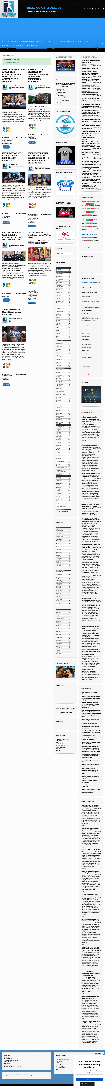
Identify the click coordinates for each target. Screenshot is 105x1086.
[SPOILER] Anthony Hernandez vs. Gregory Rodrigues (90, 792)
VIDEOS (10, 158)
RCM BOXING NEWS (32, 232)
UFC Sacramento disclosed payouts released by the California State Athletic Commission (91, 771)
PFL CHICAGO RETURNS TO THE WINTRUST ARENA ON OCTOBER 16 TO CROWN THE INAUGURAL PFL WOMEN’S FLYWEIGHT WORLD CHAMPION (91, 129)
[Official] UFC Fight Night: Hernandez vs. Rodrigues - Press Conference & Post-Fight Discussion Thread (91, 787)
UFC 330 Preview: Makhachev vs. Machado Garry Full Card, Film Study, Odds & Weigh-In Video (91, 167)
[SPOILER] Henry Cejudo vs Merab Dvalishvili (90, 780)
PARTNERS (7, 1079)
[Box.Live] (88, 263)
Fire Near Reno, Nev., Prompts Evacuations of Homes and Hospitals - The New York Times (91, 535)
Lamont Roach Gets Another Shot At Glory (91, 866)
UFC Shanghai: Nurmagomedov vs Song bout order (90, 742)
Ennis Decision (60, 106)
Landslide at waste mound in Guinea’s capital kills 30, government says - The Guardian (91, 616)
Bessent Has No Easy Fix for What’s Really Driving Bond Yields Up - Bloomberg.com (91, 561)
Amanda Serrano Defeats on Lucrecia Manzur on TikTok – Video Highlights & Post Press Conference (90, 109)
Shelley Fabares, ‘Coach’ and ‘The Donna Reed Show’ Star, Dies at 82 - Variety (91, 642)
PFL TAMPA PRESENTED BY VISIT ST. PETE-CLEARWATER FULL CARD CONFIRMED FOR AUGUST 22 (90, 201)
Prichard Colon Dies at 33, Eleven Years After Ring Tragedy (90, 183)
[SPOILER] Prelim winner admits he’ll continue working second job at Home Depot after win (91, 806)
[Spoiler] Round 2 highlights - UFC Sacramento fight (90, 735)
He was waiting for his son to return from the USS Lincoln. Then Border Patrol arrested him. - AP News (91, 520)
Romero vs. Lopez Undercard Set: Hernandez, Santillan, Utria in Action (91, 935)
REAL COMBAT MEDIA (44, 7)
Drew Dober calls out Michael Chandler (89, 708)
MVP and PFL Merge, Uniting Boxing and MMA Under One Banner (91, 1037)
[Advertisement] (52, 28)
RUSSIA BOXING (9, 156)
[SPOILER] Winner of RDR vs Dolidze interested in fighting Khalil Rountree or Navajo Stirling (91, 714)
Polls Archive (59, 118)
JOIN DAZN (58, 766)
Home (3, 70)
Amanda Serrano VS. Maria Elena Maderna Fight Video (11, 327)
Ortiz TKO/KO (60, 109)
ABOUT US (7, 1071)
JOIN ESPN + (59, 764)
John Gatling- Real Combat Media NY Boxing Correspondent (42, 258)
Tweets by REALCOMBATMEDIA (64, 728)
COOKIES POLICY (8, 1074)
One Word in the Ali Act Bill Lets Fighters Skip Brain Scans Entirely (90, 821)
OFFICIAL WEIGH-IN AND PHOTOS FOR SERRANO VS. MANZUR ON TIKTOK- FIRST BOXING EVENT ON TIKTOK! (91, 146)
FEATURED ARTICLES (32, 231)
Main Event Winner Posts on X (89, 739)
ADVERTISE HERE (60, 762)
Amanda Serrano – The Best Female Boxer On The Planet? (39, 250)
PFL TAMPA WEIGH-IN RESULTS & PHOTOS (90, 115)
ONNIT (57, 758)
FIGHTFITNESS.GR (60, 761)
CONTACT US (7, 1077)
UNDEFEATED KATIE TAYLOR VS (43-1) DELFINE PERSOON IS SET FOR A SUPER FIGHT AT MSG (39, 173)
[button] (8, 56)
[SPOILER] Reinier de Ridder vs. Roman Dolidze (90, 797)
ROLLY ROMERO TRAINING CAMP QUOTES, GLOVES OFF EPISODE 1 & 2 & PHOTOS (91, 194)
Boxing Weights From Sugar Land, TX (90, 173)
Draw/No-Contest (61, 108)
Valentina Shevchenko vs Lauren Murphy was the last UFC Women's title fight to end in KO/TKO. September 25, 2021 (90, 720)
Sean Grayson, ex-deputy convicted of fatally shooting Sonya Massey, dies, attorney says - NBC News (91, 490)
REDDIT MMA (87, 704)
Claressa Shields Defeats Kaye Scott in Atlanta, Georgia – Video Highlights (91, 153)
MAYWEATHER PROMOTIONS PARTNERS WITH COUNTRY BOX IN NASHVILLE (90, 188)
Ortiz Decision (60, 111)
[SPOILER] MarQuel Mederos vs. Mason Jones (90, 801)
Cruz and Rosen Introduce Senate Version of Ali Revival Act (90, 1012)
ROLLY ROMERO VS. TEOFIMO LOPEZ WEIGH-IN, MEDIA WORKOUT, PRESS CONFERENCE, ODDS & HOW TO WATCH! (91, 121)
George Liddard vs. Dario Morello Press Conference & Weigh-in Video (91, 140)
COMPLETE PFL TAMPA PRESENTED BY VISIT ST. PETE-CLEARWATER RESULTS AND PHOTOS (91, 79)
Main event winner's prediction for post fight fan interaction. (90, 754)
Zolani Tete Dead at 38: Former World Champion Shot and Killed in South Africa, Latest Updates (90, 95)
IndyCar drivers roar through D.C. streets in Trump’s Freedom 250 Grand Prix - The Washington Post (90, 433)
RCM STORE (59, 756)
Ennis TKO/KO (60, 104)
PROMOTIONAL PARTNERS (63, 754)
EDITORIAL (32, 305)
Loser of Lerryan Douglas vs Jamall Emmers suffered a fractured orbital (91, 747)
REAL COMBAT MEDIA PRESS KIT (12, 1082)
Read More (21, 59)
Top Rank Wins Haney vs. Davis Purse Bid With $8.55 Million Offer (90, 910)
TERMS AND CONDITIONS (11, 1076)
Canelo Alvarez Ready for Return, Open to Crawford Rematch (90, 844)
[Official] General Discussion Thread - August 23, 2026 (91, 758)
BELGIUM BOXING (34, 229)
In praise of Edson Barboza (88, 750)
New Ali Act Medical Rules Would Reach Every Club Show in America (91, 887)
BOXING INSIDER (88, 817)
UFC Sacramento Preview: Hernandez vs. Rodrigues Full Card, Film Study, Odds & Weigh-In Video (91, 102)
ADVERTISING (7, 1080)
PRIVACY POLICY (8, 1072)
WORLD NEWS (87, 428)
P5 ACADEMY (59, 759)
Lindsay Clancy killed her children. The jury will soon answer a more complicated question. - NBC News (90, 588)
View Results (65, 115)
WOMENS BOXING (32, 154)
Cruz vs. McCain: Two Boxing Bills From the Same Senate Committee (90, 963)
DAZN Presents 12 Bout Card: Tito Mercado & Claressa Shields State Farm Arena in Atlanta (90, 178)
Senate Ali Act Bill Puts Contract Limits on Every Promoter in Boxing (91, 988)
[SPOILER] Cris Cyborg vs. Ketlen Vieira (90, 776)
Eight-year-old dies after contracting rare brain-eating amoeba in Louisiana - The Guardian (91, 461)
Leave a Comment (22, 153)
